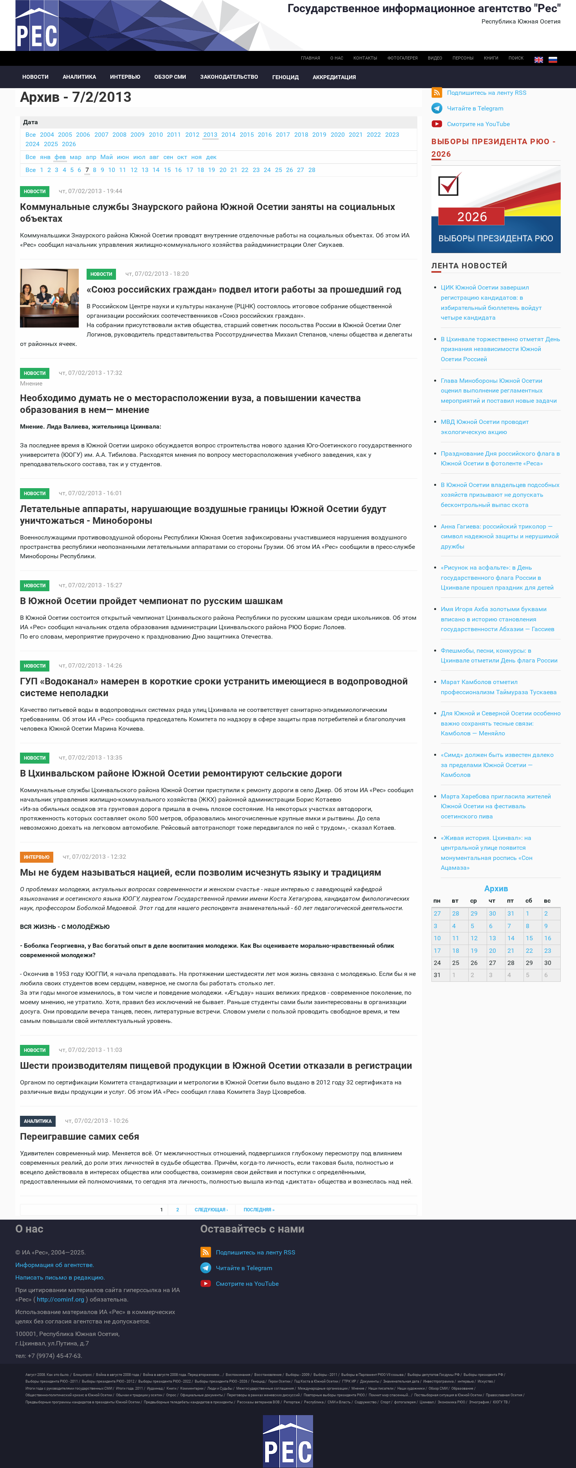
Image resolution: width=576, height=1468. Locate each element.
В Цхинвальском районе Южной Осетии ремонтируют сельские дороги (181, 773)
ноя (196, 157)
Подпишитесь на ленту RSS (487, 92)
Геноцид (285, 77)
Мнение (31, 383)
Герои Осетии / (280, 1381)
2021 (356, 134)
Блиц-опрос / (83, 1375)
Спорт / (386, 1402)
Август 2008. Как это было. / (48, 1375)
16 (178, 170)
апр (91, 157)
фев (60, 157)
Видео (435, 58)
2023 (392, 134)
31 (510, 913)
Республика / (315, 1402)
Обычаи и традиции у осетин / (140, 1395)
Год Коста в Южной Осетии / (317, 1381)
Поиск (516, 58)
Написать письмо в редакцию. (60, 1277)
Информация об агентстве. (54, 1265)
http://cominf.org (60, 1299)
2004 (47, 134)
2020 (338, 134)
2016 (265, 134)
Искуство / (486, 1381)
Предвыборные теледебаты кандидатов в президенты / (189, 1402)
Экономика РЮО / (452, 1402)
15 (167, 170)
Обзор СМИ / (439, 1388)
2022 (374, 134)
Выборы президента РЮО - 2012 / (109, 1381)
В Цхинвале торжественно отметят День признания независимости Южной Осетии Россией (500, 349)
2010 (156, 134)
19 (211, 170)
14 (155, 170)
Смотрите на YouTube (478, 124)
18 (200, 170)
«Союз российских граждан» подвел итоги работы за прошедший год (244, 289)
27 (300, 170)
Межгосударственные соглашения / (266, 1388)
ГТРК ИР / (350, 1381)
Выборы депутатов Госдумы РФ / (435, 1375)
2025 (51, 144)
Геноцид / (259, 1381)
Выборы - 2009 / (299, 1375)
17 (189, 170)
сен (168, 157)
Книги (491, 58)
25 (278, 170)
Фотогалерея (403, 58)
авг (154, 157)
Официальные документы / (202, 1395)
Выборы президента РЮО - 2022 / (165, 1381)
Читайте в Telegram (475, 108)
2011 (174, 134)
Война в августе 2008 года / (118, 1375)
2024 (32, 144)
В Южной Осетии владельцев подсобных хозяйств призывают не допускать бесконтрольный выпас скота (500, 495)
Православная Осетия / (505, 1395)
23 (256, 170)
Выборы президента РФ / (484, 1375)
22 (244, 170)
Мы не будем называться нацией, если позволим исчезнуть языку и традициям (200, 872)
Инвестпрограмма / (439, 1381)
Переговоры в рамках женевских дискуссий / (264, 1395)
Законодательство (229, 77)
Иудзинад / (156, 1388)
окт (182, 157)
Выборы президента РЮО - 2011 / (52, 1381)
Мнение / (359, 1388)
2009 (137, 134)
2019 (319, 134)
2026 (69, 144)
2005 (65, 134)
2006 (83, 134)
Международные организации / (324, 1388)
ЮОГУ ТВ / (501, 1402)
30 (492, 913)
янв (45, 157)
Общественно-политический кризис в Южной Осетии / (69, 1395)
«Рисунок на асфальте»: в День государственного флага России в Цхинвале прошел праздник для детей (497, 577)
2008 (119, 134)
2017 (283, 134)
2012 (192, 134)
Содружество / (367, 1402)
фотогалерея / (406, 1402)
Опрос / (172, 1395)
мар (76, 157)
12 (134, 170)
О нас (336, 58)
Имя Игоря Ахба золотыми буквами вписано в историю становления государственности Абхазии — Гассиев (497, 619)
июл (139, 157)
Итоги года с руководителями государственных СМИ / (69, 1388)
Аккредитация (334, 77)
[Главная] (288, 1441)
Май (106, 157)
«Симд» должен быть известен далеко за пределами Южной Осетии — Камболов (497, 764)
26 (289, 170)
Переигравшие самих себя (79, 1136)
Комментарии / (193, 1388)
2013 (210, 134)
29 (474, 913)
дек (211, 157)
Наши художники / (412, 1388)
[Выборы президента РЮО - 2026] (496, 208)
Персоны (463, 58)
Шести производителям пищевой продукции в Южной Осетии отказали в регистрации (216, 1065)
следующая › (211, 1210)
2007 (101, 134)
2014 (228, 134)
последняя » (259, 1210)
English (538, 59)
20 (222, 170)
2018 (301, 134)
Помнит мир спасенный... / (391, 1395)
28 (311, 170)
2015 (247, 134)
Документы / (371, 1381)
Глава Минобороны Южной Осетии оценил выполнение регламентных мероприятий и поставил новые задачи (499, 390)
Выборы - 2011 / (326, 1375)
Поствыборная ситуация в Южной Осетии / (449, 1395)
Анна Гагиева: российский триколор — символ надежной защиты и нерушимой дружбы (500, 536)
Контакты (365, 58)
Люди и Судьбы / (221, 1388)
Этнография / (480, 1402)
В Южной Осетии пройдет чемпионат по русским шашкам (151, 601)
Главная (310, 58)
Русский (553, 59)
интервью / (467, 1381)
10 (111, 170)
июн (123, 157)
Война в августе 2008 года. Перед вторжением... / (183, 1375)
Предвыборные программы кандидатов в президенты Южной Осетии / (83, 1402)
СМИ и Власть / (340, 1402)
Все (30, 134)
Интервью (125, 77)
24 (267, 170)
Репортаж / (293, 1402)
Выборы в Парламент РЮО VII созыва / (373, 1375)
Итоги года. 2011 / (130, 1388)
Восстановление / (269, 1375)
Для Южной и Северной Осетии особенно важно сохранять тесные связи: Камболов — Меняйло (501, 723)
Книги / (173, 1388)
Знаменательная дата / (402, 1381)
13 (145, 170)
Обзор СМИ (170, 77)
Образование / (463, 1388)
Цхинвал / (428, 1402)
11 (122, 170)
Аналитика (79, 77)
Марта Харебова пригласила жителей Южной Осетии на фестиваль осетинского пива (496, 806)
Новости (35, 77)
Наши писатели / (382, 1388)
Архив (496, 888)
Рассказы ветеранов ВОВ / (259, 1402)
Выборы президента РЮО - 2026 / (222, 1381)
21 (233, 170)
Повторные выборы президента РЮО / (335, 1395)
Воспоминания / (239, 1375)
